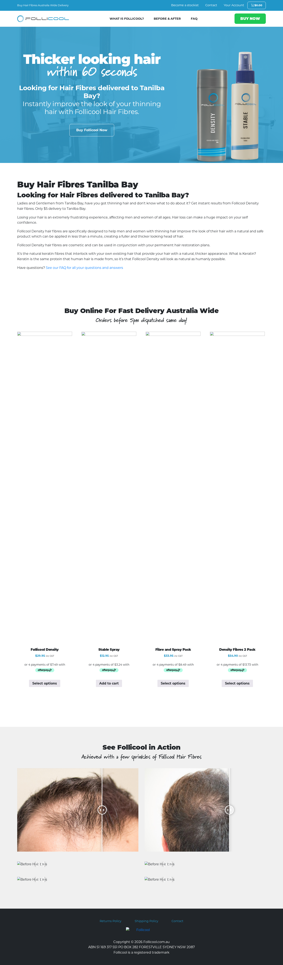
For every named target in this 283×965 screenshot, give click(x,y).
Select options (44, 683)
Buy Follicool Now (91, 130)
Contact (211, 5)
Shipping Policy (146, 921)
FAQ (194, 19)
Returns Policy (110, 921)
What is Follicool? (127, 19)
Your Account (234, 5)
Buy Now (250, 18)
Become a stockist (185, 5)
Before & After (167, 19)
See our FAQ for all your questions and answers (84, 268)
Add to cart (109, 683)
